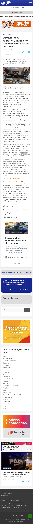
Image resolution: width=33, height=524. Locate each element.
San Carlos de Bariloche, (18, 89)
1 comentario (7, 54)
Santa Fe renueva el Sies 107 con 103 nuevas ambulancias (15, 474)
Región (5, 388)
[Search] (27, 310)
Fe (4, 370)
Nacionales (6, 376)
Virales (5, 408)
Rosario (5, 390)
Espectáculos (7, 367)
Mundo (5, 374)
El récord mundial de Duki (18, 290)
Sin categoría (7, 397)
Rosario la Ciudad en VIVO (12, 395)
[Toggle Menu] (30, 3)
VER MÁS (16, 263)
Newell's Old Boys (9, 379)
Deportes (6, 363)
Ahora (5, 356)
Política (5, 383)
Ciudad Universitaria (9, 361)
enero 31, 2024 (7, 50)
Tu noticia (6, 404)
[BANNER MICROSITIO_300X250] (16, 416)
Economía (6, 365)
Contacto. (4, 495)
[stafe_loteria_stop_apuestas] (16, 442)
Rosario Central (8, 392)
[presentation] (27, 450)
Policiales (7, 34)
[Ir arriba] (30, 516)
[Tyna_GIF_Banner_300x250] (16, 321)
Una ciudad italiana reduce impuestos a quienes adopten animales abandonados (16, 282)
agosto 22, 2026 (8, 477)
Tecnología (6, 401)
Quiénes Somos (6, 493)
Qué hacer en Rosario (10, 386)
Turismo (5, 406)
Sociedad (6, 399)
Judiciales (6, 372)
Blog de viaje (7, 358)
